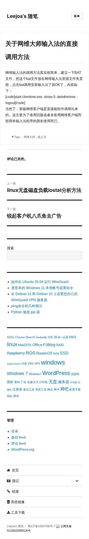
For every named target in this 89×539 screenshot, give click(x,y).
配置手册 (75, 389)
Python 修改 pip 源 (25, 312)
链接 (14, 491)
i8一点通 (63, 337)
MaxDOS (25, 345)
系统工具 (40, 389)
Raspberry (16, 353)
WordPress (56, 373)
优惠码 (75, 374)
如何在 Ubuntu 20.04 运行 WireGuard (39, 282)
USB (24, 363)
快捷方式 (32, 382)
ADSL (10, 337)
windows (53, 362)
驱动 (16, 396)
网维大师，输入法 (35, 137)
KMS (72, 337)
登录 (14, 431)
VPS (37, 363)
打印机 (43, 382)
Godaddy (41, 337)
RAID (60, 345)
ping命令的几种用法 (26, 306)
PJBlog (49, 345)
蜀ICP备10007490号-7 (42, 526)
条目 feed (18, 437)
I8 (55, 337)
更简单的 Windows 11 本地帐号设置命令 (42, 288)
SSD (64, 353)
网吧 (64, 389)
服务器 (63, 382)
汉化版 (73, 382)
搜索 (10, 248)
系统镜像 (17, 501)
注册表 (17, 389)
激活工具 (28, 389)
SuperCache (13, 363)
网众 (50, 389)
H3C (50, 337)
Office (37, 345)
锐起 (10, 396)
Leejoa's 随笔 (22, 15)
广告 (23, 382)
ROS (30, 352)
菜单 (77, 16)
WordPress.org (22, 449)
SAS (56, 353)
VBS (30, 363)
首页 (14, 470)
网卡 (56, 389)
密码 (17, 382)
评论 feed (18, 443)
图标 (10, 382)
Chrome (20, 337)
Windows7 (35, 374)
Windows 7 (17, 373)
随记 (14, 480)
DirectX (30, 337)
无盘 (53, 381)
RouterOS (44, 353)
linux (12, 344)
